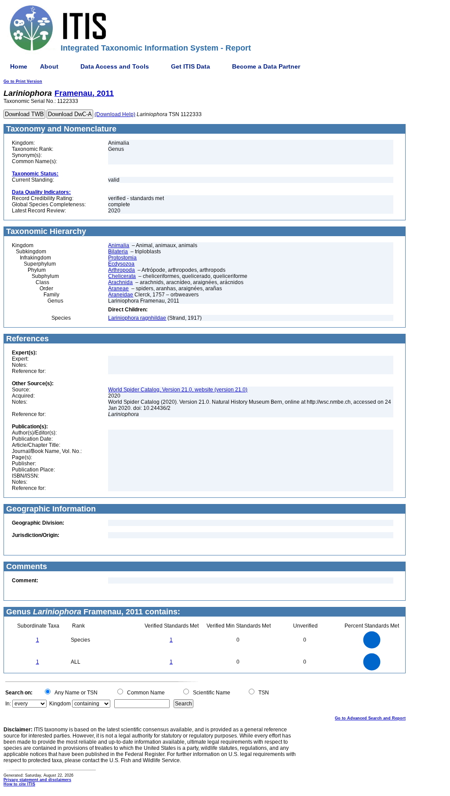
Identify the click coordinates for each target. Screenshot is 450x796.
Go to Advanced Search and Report (370, 718)
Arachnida (120, 282)
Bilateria (118, 251)
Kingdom (60, 704)
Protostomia (122, 258)
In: (8, 704)
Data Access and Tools (114, 66)
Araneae (118, 288)
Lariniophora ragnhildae (137, 318)
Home (18, 66)
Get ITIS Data (190, 66)
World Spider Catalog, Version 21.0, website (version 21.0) (177, 390)
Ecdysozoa (121, 264)
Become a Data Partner (266, 66)
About (49, 66)
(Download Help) (114, 114)
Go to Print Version (23, 81)
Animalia (118, 245)
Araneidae (120, 295)
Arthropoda (121, 270)
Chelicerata (122, 276)
